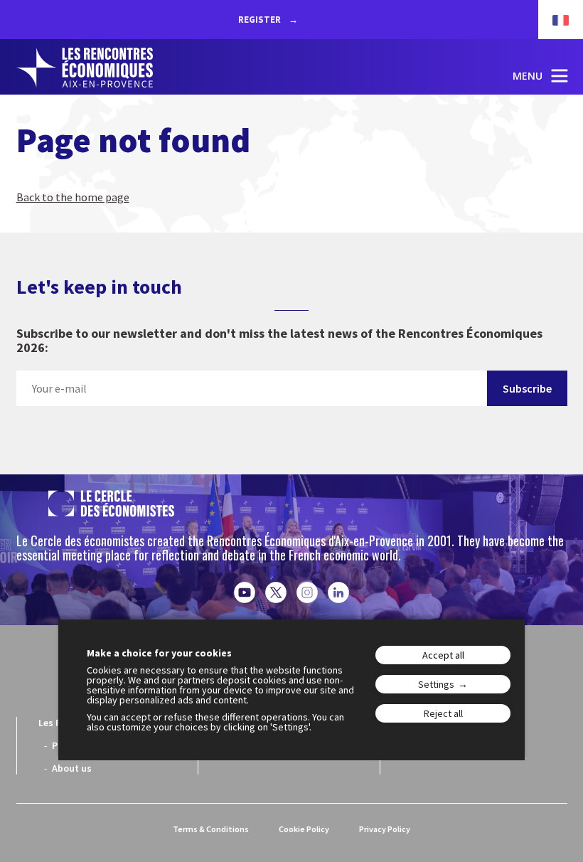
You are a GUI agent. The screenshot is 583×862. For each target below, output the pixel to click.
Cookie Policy (304, 829)
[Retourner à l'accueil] (84, 67)
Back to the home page (72, 197)
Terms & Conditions (211, 829)
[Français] (553, 19)
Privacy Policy (384, 829)
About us (72, 768)
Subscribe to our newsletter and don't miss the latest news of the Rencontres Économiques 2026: (279, 341)
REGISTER (260, 20)
